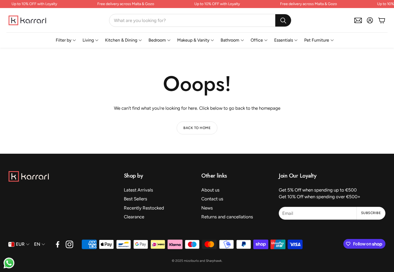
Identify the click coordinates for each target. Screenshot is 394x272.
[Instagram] (69, 244)
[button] (200, 20)
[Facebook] (57, 244)
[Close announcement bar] (389, 4)
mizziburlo (191, 261)
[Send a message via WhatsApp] (9, 263)
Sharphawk (214, 261)
